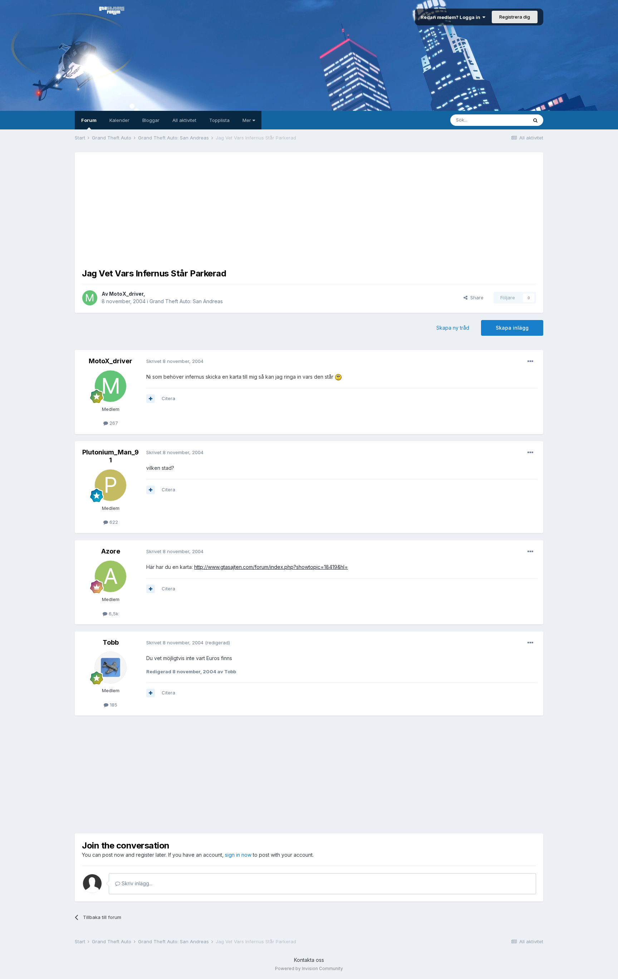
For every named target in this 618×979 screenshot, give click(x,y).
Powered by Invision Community (309, 968)
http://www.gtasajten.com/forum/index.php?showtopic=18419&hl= (271, 567)
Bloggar (151, 120)
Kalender (119, 120)
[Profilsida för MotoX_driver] (90, 298)
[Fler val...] (530, 361)
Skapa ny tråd (452, 328)
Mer (247, 120)
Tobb (111, 642)
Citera (168, 398)
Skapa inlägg (512, 328)
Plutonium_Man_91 (110, 456)
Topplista (219, 120)
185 (112, 705)
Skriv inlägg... (136, 883)
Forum (89, 120)
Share (475, 297)
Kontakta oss (309, 960)
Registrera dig (514, 17)
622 (113, 522)
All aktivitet (184, 120)
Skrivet (174, 361)
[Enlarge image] (338, 377)
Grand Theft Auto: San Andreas (186, 301)
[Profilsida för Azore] (110, 576)
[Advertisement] (309, 209)
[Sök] (535, 120)
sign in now (238, 855)
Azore (110, 551)
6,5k (112, 613)
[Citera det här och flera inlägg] (150, 398)
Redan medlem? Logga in (451, 17)
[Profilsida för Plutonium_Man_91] (110, 485)
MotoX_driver (126, 294)
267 (113, 423)
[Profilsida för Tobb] (110, 667)
